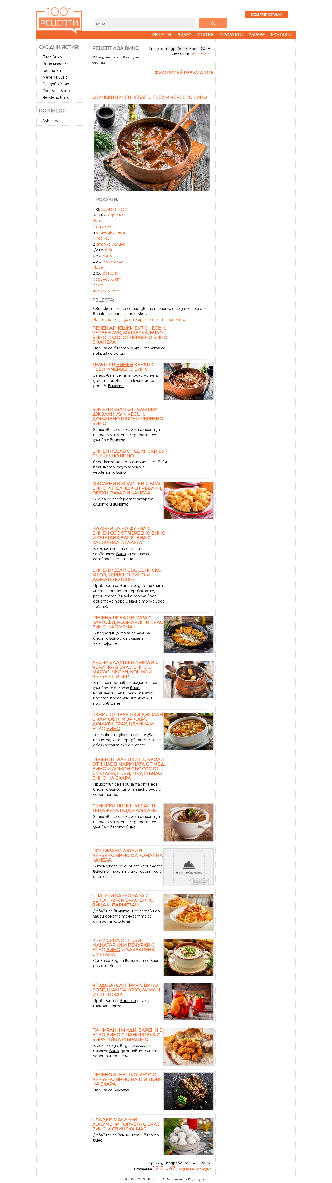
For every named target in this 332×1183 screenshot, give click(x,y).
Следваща (186, 1169)
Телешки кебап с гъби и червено (123, 367)
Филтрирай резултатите (184, 72)
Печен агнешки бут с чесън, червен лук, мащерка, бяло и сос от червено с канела (129, 335)
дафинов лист (107, 279)
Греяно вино (54, 70)
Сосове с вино (56, 90)
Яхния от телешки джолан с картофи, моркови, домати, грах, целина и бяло (127, 721)
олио (107, 256)
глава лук (104, 226)
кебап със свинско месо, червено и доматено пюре (127, 575)
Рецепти (161, 34)
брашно (110, 273)
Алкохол (50, 120)
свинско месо (114, 209)
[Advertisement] (64, 205)
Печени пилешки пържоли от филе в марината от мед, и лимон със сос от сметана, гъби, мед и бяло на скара (128, 769)
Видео (184, 34)
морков (102, 238)
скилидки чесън (111, 232)
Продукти (231, 34)
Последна (203, 1169)
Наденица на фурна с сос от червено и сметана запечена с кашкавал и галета (128, 535)
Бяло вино (52, 57)
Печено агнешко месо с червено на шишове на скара (127, 1079)
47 (202, 54)
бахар (98, 285)
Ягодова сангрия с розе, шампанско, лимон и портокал (126, 990)
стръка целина (110, 244)
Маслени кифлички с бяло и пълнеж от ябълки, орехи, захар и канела (127, 488)
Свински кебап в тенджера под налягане (124, 808)
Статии (206, 34)
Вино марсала (55, 63)
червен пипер (106, 291)
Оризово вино (55, 84)
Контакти (282, 34)
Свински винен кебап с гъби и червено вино (149, 97)
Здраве (257, 34)
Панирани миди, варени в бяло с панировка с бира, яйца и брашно (127, 1034)
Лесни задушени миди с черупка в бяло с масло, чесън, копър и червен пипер (125, 669)
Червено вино (56, 97)
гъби (108, 250)
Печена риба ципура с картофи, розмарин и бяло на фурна (127, 622)
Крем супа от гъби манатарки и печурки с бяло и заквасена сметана (123, 947)
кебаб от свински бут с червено (129, 453)
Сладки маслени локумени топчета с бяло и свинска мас (126, 1124)
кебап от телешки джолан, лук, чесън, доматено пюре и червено (127, 416)
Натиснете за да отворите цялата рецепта (139, 319)
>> (209, 54)
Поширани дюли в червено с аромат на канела (127, 855)
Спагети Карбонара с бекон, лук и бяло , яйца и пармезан (123, 900)
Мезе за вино (55, 77)
